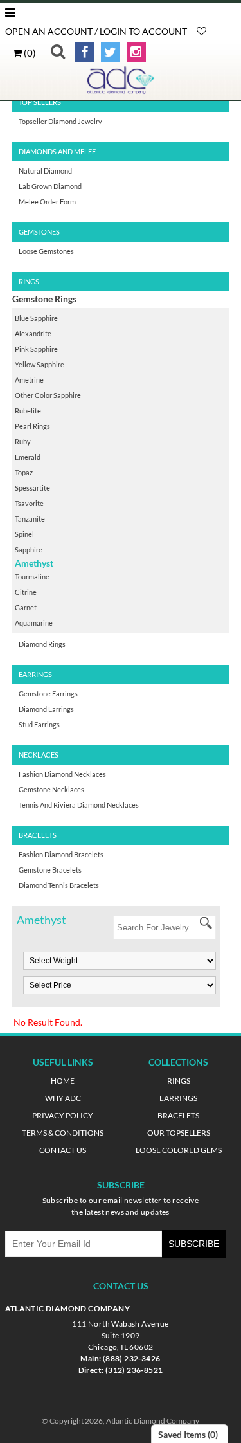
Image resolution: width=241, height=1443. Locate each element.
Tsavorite (29, 503)
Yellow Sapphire (39, 364)
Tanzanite (30, 518)
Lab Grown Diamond (50, 186)
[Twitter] (108, 52)
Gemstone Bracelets (50, 870)
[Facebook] (82, 52)
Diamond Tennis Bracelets (59, 885)
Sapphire (28, 549)
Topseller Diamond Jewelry (60, 121)
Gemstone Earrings (48, 693)
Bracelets (178, 1115)
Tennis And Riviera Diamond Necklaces (79, 805)
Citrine (26, 592)
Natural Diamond (45, 171)
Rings (178, 1080)
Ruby (23, 441)
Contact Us (62, 1150)
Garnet (26, 607)
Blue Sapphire (36, 318)
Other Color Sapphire (48, 395)
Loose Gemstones (46, 251)
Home (63, 1080)
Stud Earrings (39, 724)
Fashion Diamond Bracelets (61, 854)
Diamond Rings (42, 644)
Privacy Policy (62, 1115)
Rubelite (28, 410)
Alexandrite (33, 333)
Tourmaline (32, 576)
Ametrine (29, 380)
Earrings (178, 1098)
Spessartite (32, 488)
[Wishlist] (201, 31)
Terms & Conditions (62, 1133)
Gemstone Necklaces (51, 789)
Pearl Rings (32, 426)
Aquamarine (34, 623)
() (29, 53)
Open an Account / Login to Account (96, 31)
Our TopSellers (178, 1133)
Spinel (24, 534)
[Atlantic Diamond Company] (120, 91)
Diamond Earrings (46, 709)
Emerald (27, 457)
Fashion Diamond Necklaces (62, 774)
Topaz (24, 472)
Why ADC (63, 1098)
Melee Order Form (47, 201)
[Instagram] (134, 52)
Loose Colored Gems (179, 1150)
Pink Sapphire (36, 349)
